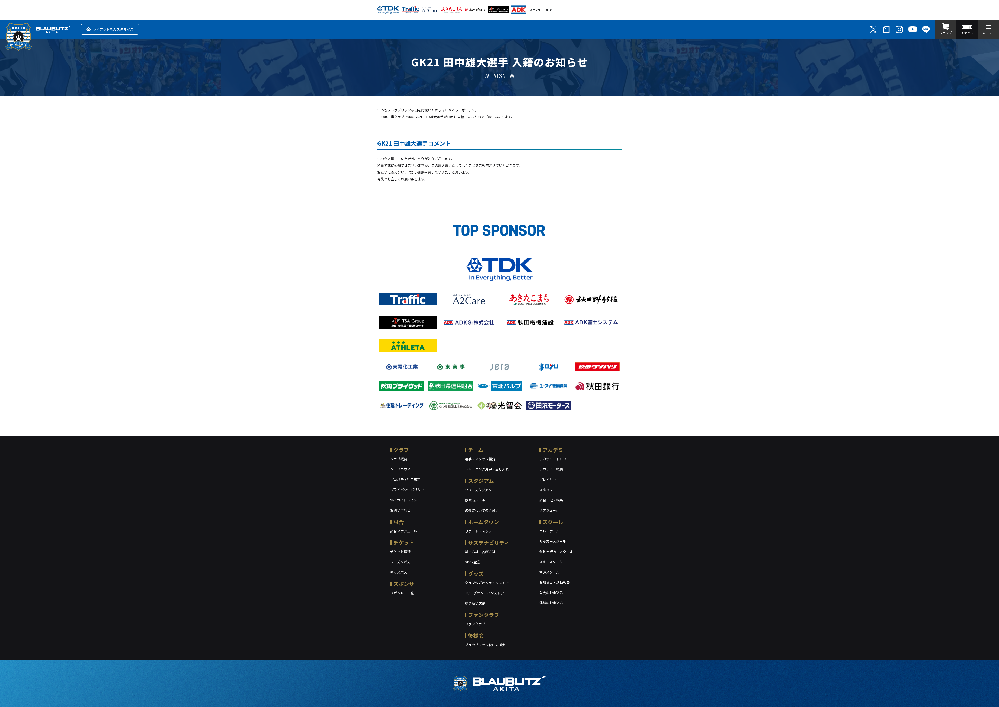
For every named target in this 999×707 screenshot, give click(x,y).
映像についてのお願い (482, 510)
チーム (475, 450)
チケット (403, 542)
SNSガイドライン (403, 500)
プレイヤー (547, 479)
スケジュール (549, 510)
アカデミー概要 (551, 469)
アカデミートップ (552, 458)
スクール (552, 522)
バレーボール (549, 530)
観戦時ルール (475, 500)
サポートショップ (478, 530)
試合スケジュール (403, 530)
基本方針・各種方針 (480, 551)
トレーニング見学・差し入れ (487, 469)
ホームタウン (483, 522)
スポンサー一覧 (539, 10)
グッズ (476, 573)
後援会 (476, 635)
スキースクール (551, 561)
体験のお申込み (551, 602)
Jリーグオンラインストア (484, 592)
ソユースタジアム (478, 489)
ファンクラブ (483, 615)
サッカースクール (552, 541)
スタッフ (546, 489)
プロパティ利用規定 (405, 479)
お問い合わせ (400, 510)
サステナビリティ (488, 542)
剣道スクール (549, 572)
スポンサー (406, 584)
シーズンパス (400, 561)
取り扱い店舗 (475, 603)
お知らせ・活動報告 (554, 582)
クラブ (401, 450)
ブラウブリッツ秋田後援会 (485, 644)
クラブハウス (400, 469)
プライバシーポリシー (407, 489)
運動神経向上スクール (556, 551)
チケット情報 (400, 551)
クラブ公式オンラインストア (487, 582)
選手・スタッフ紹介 (480, 458)
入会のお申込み (551, 592)
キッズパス (398, 572)
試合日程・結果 (551, 500)
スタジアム (481, 481)
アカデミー (555, 450)
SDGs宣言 (472, 561)
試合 (398, 522)
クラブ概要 (398, 458)
